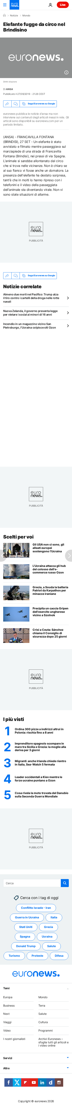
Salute (51, 946)
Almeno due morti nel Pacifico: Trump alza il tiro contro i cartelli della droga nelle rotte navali (31, 298)
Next (6, 1014)
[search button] (65, 883)
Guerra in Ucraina (27, 917)
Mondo (26, 15)
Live (63, 4)
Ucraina (47, 936)
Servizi (7, 1058)
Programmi (45, 1030)
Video (7, 1030)
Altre (6, 1068)
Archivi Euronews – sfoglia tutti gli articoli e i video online (53, 1042)
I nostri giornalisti (14, 1039)
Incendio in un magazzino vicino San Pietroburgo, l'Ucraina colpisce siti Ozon (29, 325)
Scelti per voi (18, 537)
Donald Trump (26, 946)
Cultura (43, 1022)
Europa (7, 997)
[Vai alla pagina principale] (14, 5)
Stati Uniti (25, 927)
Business (9, 1005)
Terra (41, 1005)
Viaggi (7, 1022)
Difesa (59, 955)
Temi (6, 988)
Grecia (48, 927)
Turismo (14, 955)
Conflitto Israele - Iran (36, 908)
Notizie (14, 15)
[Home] (4, 15)
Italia (54, 917)
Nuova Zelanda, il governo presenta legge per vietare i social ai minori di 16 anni (30, 312)
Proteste (37, 955)
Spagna (25, 936)
